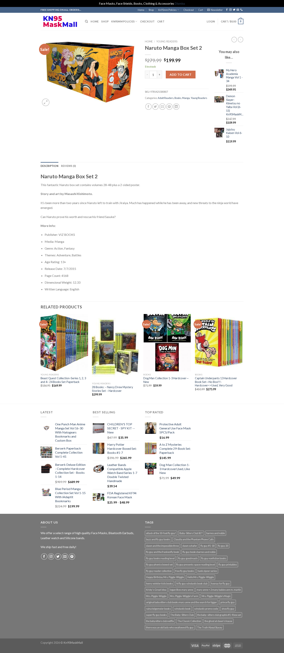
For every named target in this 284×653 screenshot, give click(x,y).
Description (49, 165)
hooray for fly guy (220, 583)
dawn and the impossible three (162, 545)
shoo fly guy (228, 608)
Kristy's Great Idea (156, 589)
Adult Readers (165, 98)
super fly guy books (156, 614)
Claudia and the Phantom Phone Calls (194, 539)
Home (141, 9)
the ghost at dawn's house (218, 621)
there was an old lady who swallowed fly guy (170, 627)
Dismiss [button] (180, 3)
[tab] (49, 166)
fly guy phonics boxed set (159, 564)
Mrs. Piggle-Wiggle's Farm (184, 596)
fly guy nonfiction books (213, 558)
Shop (151, 9)
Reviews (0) (68, 165)
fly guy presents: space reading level (195, 564)
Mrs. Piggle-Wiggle (156, 596)
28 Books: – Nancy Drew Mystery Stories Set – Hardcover (112, 388)
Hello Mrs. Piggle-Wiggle (200, 577)
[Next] (242, 358)
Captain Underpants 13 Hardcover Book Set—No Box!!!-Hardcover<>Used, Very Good (216, 382)
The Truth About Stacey (209, 627)
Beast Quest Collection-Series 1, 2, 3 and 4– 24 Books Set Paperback (63, 380)
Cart (200, 9)
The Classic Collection (189, 621)
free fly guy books (184, 570)
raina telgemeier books (158, 608)
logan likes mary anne (181, 589)
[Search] (86, 21)
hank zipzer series (207, 570)
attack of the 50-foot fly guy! (161, 533)
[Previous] (41, 358)
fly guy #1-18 (207, 545)
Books (177, 98)
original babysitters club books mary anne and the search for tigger (181, 602)
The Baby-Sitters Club (182, 614)
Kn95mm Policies (167, 9)
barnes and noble (215, 533)
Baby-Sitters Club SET (191, 533)
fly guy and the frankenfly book (162, 551)
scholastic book (182, 608)
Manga (186, 98)
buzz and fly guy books (158, 539)
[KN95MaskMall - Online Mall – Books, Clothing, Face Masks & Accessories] (60, 21)
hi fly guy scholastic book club (191, 583)
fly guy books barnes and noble (199, 551)
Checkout (188, 9)
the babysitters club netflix (160, 621)
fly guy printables (228, 564)
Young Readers (167, 41)
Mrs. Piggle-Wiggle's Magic (216, 596)
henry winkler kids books (159, 583)
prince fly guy (227, 602)
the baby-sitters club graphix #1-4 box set (219, 614)
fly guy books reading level (160, 558)
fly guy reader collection (159, 570)
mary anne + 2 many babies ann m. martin (219, 589)
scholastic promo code (206, 608)
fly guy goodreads (188, 558)
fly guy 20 (223, 545)
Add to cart (180, 74)
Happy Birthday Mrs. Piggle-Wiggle (165, 577)
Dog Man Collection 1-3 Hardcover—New (166, 380)
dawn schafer (189, 545)
